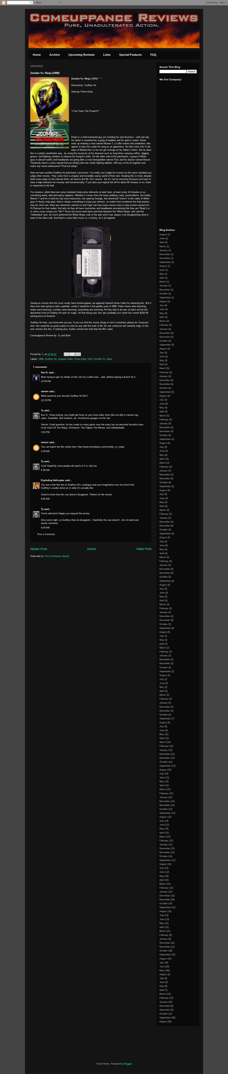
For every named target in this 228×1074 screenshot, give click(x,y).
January (163, 250)
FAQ (153, 54)
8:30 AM (45, 470)
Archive (54, 54)
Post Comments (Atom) (57, 556)
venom (44, 391)
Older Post (143, 549)
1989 (40, 359)
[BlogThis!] (69, 354)
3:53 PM (45, 432)
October (163, 293)
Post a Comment (46, 534)
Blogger (127, 1063)
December (164, 254)
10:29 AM (46, 381)
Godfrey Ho (51, 359)
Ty (42, 410)
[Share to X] (72, 354)
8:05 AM (45, 498)
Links (107, 54)
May (161, 274)
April (161, 242)
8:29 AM (45, 527)
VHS (90, 359)
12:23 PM (46, 400)
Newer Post (38, 549)
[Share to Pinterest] (79, 354)
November (164, 258)
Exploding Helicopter (52, 480)
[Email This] (65, 354)
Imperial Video (65, 359)
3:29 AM (45, 451)
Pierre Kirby (80, 359)
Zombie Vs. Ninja (103, 359)
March (162, 246)
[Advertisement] (170, 170)
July (161, 305)
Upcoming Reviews (81, 54)
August (163, 234)
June (161, 238)
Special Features (130, 54)
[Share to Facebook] (75, 354)
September (165, 262)
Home (37, 54)
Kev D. (44, 372)
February (164, 325)
